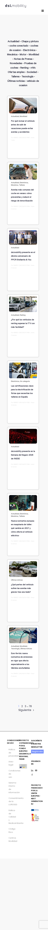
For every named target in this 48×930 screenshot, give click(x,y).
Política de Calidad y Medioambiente (11, 817)
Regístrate (37, 751)
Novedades (16, 63)
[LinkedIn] (32, 770)
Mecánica (12, 54)
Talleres (15, 77)
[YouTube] (36, 770)
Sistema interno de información (11, 787)
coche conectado (18, 46)
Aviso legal (11, 763)
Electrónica (29, 50)
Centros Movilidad (11, 839)
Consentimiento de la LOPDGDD (11, 801)
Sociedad (32, 72)
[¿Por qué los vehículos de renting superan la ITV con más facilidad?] (23, 304)
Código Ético (11, 830)
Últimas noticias (16, 81)
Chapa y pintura (30, 41)
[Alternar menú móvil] (42, 10)
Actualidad (13, 41)
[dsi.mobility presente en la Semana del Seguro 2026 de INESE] (23, 436)
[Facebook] (32, 775)
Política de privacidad (11, 752)
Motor (23, 54)
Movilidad (34, 54)
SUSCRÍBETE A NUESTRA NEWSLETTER (36, 743)
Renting (24, 68)
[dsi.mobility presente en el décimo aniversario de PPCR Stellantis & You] (23, 237)
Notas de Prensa (23, 59)
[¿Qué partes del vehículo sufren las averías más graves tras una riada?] (23, 569)
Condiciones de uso (11, 773)
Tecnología (27, 77)
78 (30, 706)
